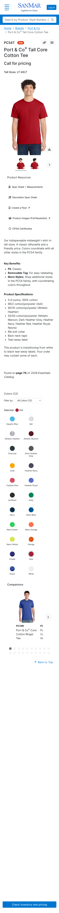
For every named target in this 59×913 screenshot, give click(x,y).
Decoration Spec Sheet (24, 197)
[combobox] (29, 400)
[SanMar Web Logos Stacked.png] (29, 7)
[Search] (52, 20)
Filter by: (8, 400)
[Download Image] (49, 149)
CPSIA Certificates (22, 228)
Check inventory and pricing (29, 904)
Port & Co (34, 28)
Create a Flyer (19, 207)
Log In (51, 7)
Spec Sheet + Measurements (27, 186)
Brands (19, 28)
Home (7, 28)
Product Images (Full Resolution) (30, 218)
